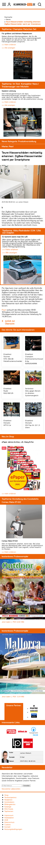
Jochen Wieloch (25, 753)
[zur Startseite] (24, 4)
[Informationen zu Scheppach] (34, 715)
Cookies (7, 824)
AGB (6, 820)
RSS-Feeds (8, 809)
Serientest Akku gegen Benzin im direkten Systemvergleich (32, 392)
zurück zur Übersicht (10, 322)
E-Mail (22, 757)
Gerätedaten (9, 802)
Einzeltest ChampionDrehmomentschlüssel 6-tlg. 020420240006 (34, 359)
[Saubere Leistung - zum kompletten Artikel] (22, 122)
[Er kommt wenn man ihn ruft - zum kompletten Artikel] (22, 269)
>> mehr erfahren (9, 493)
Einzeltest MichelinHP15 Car (7, 422)
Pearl (4, 310)
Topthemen (8, 811)
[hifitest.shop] (28, 747)
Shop (6, 795)
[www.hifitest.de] (22, 735)
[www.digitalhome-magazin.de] (11, 735)
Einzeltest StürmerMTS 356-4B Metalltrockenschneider (12, 357)
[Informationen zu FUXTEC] (34, 707)
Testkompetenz (10, 797)
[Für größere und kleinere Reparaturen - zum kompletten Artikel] (22, 65)
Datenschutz (9, 822)
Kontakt (7, 827)
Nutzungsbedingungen (13, 829)
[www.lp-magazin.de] (17, 747)
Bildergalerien (9, 804)
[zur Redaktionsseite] (5, 756)
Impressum (8, 815)
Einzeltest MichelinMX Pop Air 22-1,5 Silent (32, 424)
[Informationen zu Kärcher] (34, 711)
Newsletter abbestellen (11, 789)
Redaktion (8, 800)
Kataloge (7, 807)
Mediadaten (9, 818)
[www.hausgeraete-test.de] (33, 735)
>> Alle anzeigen (8, 48)
